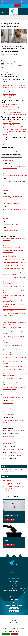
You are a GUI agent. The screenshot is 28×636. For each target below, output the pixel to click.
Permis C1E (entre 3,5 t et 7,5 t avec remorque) (13, 126)
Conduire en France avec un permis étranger (13, 397)
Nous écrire (15, 608)
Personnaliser (22, 634)
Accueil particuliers (5, 65)
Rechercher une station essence (10, 230)
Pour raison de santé (8, 150)
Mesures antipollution (8, 414)
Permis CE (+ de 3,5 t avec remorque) (11, 123)
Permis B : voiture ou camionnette (10, 111)
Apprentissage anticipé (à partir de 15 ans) (12, 104)
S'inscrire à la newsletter (14, 605)
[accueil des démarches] (2, 60)
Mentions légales (14, 622)
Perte (4, 143)
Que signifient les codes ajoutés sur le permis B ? (14, 366)
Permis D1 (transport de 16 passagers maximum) (14, 131)
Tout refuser (14, 634)
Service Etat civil (7, 480)
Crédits (14, 625)
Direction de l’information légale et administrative (13, 461)
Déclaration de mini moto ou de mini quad (12, 224)
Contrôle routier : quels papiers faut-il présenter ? (14, 265)
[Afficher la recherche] (25, 11)
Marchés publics (14, 597)
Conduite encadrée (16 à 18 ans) (10, 106)
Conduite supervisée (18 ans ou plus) (11, 107)
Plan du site (14, 620)
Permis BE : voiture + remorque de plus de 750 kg (14, 114)
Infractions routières (8, 409)
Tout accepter (6, 634)
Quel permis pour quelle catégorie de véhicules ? (14, 259)
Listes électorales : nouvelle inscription (10, 54)
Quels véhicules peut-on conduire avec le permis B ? (15, 262)
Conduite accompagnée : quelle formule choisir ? (14, 349)
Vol (4, 141)
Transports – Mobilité (16, 65)
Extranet (14, 602)
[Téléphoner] (9, 5)
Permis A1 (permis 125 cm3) (9, 94)
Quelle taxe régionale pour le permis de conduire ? (14, 392)
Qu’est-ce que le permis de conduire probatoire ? (14, 243)
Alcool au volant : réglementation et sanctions (13, 430)
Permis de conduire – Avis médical (11, 203)
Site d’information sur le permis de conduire (13, 449)
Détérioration (6, 145)
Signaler (17, 5)
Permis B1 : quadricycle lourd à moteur (12, 112)
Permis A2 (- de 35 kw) (8, 95)
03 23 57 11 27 (8, 488)
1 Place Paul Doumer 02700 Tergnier (13, 486)
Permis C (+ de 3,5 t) (7, 121)
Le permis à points (7, 436)
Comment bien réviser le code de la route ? (13, 455)
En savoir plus (8, 519)
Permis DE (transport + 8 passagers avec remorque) (15, 129)
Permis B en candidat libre (9, 109)
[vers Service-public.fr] (8, 63)
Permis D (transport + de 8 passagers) (12, 128)
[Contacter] (12, 5)
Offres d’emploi (14, 599)
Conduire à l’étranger (8, 403)
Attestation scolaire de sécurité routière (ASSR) (14, 85)
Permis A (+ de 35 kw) (8, 97)
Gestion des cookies (14, 618)
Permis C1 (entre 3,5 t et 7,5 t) (10, 124)
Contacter (7, 490)
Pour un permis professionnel (10, 151)
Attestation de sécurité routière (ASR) (11, 84)
